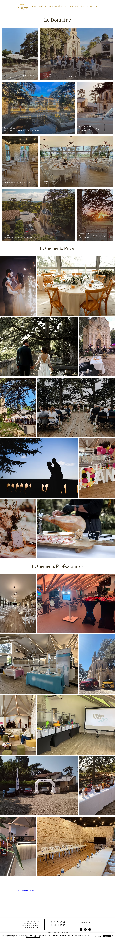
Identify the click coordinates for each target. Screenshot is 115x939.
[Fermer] (113, 936)
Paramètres (98, 936)
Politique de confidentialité (33, 937)
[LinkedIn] (85, 929)
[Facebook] (81, 929)
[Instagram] (89, 929)
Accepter (107, 936)
